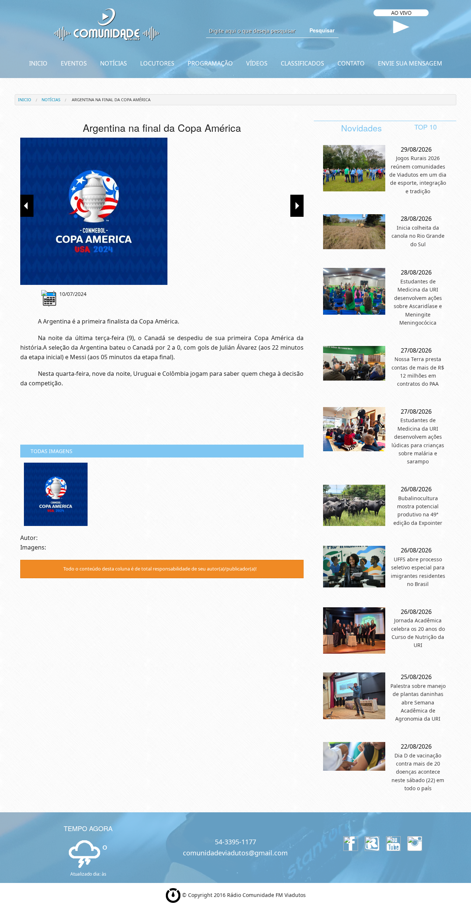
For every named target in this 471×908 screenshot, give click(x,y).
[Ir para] (162, 211)
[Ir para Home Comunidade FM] (106, 24)
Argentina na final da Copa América (110, 99)
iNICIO (24, 99)
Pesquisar (321, 30)
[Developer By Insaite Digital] (173, 894)
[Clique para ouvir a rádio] (401, 27)
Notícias (51, 99)
